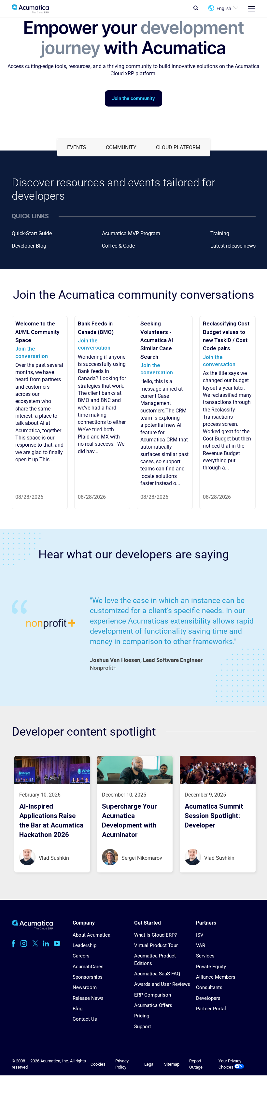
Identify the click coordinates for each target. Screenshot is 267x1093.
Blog (77, 1009)
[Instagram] (23, 943)
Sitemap (171, 1064)
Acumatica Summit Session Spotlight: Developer (214, 815)
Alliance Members (215, 977)
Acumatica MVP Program (131, 233)
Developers (208, 998)
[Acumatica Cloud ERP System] (32, 928)
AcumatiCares (88, 967)
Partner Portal (211, 1009)
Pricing (141, 1016)
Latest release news (233, 246)
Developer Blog (29, 246)
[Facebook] (13, 943)
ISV (200, 935)
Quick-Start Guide (32, 233)
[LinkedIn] (46, 943)
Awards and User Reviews (162, 984)
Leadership (84, 945)
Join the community (133, 98)
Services (205, 956)
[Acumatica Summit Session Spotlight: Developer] (217, 782)
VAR (200, 945)
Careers (81, 956)
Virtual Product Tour (156, 945)
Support (142, 1026)
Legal (149, 1064)
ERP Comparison (152, 995)
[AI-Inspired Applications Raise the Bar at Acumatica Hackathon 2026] (52, 782)
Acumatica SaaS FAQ (157, 974)
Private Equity (211, 967)
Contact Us (85, 1019)
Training (219, 233)
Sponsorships (88, 977)
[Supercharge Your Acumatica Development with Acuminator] (135, 782)
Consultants (209, 987)
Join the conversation (94, 344)
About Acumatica (91, 935)
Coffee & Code (118, 246)
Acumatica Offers (153, 1005)
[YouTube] (57, 943)
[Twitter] (35, 943)
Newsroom (85, 987)
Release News (88, 998)
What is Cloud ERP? (155, 935)
